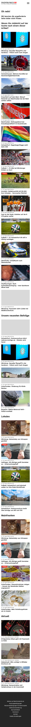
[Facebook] (11, 696)
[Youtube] (20, 696)
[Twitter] (15, 696)
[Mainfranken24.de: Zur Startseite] (9, 3)
